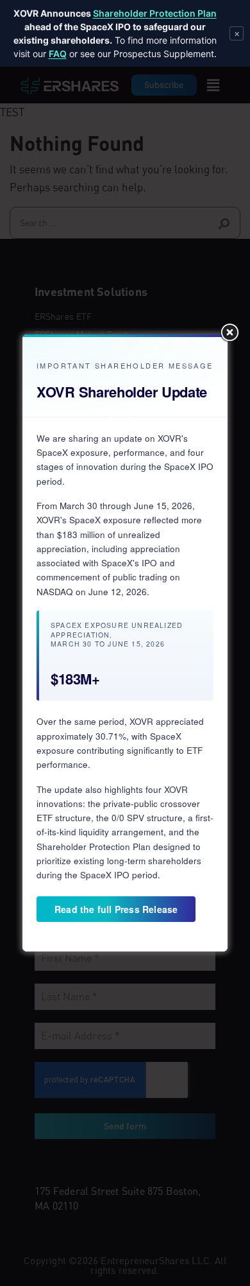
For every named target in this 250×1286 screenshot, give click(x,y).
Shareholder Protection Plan (155, 13)
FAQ (58, 53)
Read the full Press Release (116, 909)
